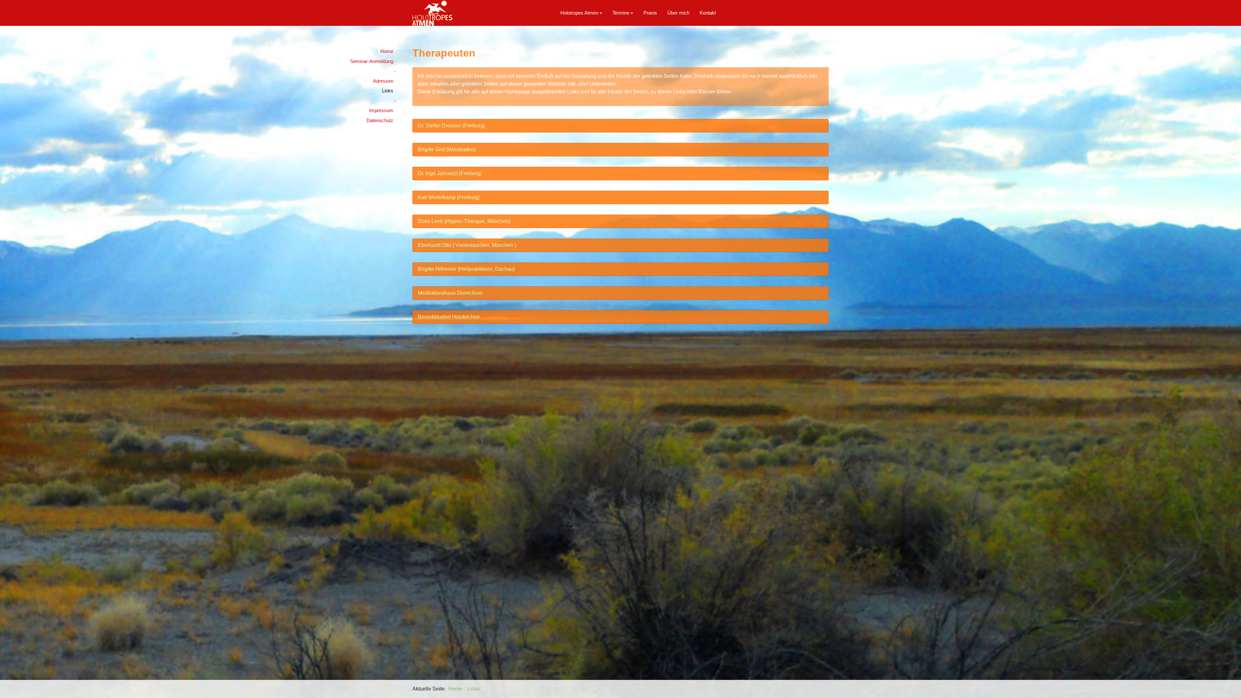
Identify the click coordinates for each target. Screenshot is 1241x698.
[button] (581, 13)
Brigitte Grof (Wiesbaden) (447, 149)
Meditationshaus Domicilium (450, 293)
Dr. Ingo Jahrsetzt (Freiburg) (450, 173)
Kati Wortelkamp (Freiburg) (449, 197)
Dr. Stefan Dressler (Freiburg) (451, 125)
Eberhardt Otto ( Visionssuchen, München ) (467, 245)
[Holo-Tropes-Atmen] (432, 12)
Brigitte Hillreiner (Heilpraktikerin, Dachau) (466, 269)
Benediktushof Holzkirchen (449, 317)
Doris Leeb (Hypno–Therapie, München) (464, 221)
